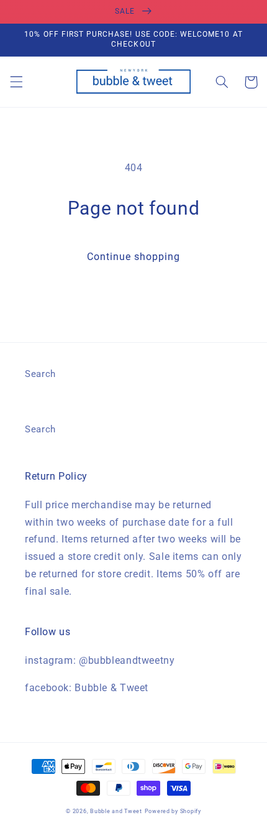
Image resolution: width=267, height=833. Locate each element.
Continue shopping (134, 257)
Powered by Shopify (173, 811)
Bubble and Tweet (116, 811)
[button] (16, 82)
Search (40, 373)
